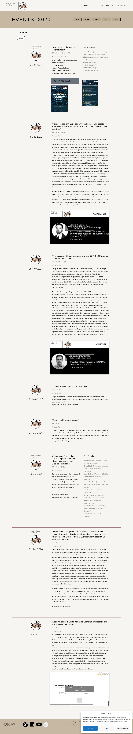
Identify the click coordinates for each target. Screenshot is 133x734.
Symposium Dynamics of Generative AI (78, 725)
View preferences (122, 728)
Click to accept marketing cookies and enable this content (79, 227)
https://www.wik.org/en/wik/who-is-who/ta (65, 405)
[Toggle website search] (128, 5)
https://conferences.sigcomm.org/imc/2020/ (82, 279)
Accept (90, 728)
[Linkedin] (32, 724)
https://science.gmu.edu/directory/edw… (74, 191)
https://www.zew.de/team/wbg (61, 606)
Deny (106, 728)
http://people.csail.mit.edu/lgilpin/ (62, 441)
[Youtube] (39, 724)
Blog (74, 722)
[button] (129, 714)
